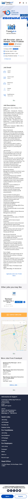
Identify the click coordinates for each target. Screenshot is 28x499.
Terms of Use (5, 401)
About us (3, 454)
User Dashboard (5, 435)
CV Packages (4, 438)
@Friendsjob (18, 44)
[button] (14, 334)
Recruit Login (5, 457)
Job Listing (4, 419)
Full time (6, 44)
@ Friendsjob (8, 304)
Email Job (8, 58)
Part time (11, 44)
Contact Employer (15, 314)
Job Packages (5, 422)
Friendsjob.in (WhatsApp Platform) (11, 399)
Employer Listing (5, 427)
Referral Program (6, 405)
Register (20, 496)
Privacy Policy (5, 402)
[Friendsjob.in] (7, 3)
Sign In (7, 496)
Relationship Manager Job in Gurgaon (12, 363)
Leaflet (17, 350)
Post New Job (4, 424)
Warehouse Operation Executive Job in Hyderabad (13, 377)
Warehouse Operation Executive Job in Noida (8, 300)
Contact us (4, 440)
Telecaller (5, 365)
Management (17, 46)
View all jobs (13, 385)
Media (3, 451)
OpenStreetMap (21, 350)
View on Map (15, 48)
